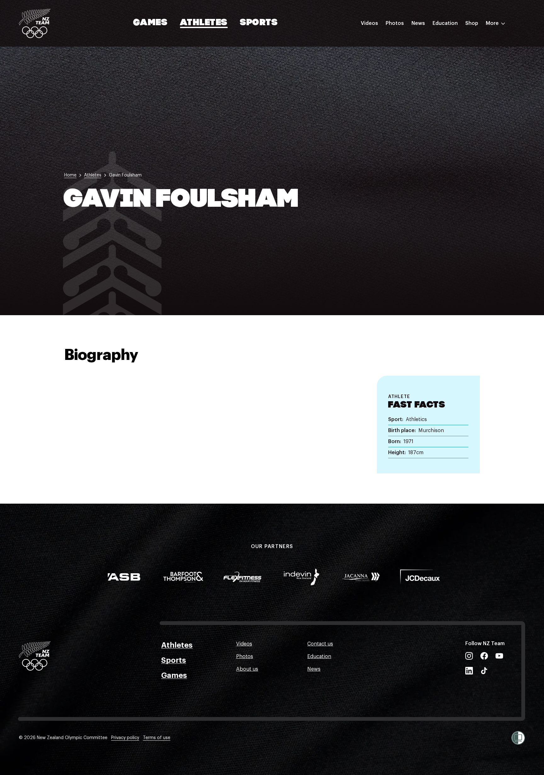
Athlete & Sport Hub (457, 54)
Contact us (320, 643)
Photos (395, 23)
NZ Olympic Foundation (461, 92)
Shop (471, 23)
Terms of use (156, 738)
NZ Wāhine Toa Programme (465, 104)
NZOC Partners (450, 79)
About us (247, 669)
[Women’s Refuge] (518, 738)
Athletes (203, 23)
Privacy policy (125, 738)
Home (70, 175)
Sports (259, 23)
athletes (92, 175)
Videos (369, 23)
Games (150, 23)
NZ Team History (452, 67)
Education (445, 23)
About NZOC (447, 41)
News (418, 23)
